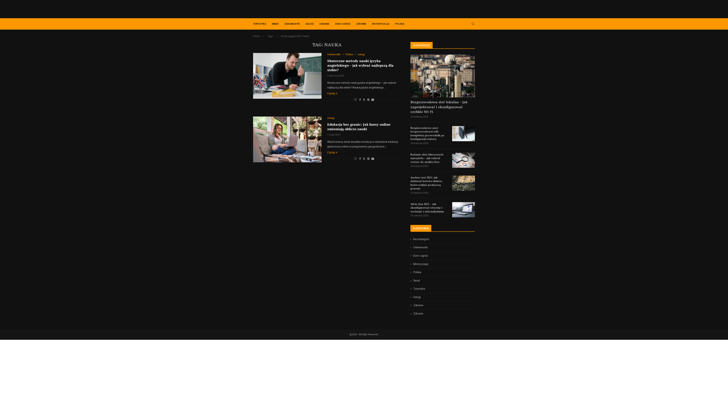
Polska (399, 24)
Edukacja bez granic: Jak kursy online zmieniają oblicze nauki (358, 126)
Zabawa (324, 24)
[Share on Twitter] (364, 99)
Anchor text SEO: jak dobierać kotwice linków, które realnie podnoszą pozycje (426, 183)
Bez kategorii (421, 239)
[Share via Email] (372, 99)
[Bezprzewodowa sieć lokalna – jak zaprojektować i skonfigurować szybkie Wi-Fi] (442, 76)
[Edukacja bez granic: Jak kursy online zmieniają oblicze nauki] (287, 139)
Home (256, 36)
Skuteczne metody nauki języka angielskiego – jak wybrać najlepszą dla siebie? (360, 65)
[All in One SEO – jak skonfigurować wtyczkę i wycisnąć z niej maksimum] (463, 209)
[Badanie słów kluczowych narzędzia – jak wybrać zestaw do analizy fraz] (463, 160)
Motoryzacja (380, 24)
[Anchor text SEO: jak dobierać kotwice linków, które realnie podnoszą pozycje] (463, 183)
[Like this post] (355, 99)
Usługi (309, 24)
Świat (275, 24)
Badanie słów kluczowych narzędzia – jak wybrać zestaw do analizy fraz (426, 158)
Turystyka (259, 24)
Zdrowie (361, 24)
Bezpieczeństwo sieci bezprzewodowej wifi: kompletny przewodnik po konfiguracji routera (427, 133)
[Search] (473, 23)
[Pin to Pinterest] (368, 99)
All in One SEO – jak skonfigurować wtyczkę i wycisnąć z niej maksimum (427, 207)
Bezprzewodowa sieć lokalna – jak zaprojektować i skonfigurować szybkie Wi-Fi (439, 107)
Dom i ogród (342, 24)
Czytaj (331, 93)
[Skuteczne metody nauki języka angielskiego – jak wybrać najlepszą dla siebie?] (287, 76)
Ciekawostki (292, 24)
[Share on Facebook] (360, 99)
